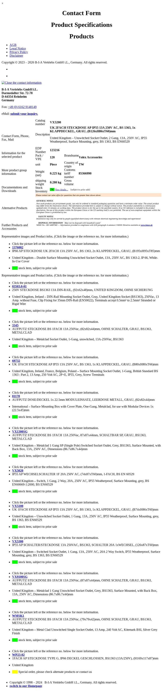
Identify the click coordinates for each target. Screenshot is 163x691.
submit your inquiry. (24, 113)
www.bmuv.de (146, 225)
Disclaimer (16, 55)
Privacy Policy (19, 52)
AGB (13, 45)
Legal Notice (18, 48)
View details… (61, 190)
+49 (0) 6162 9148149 (22, 107)
